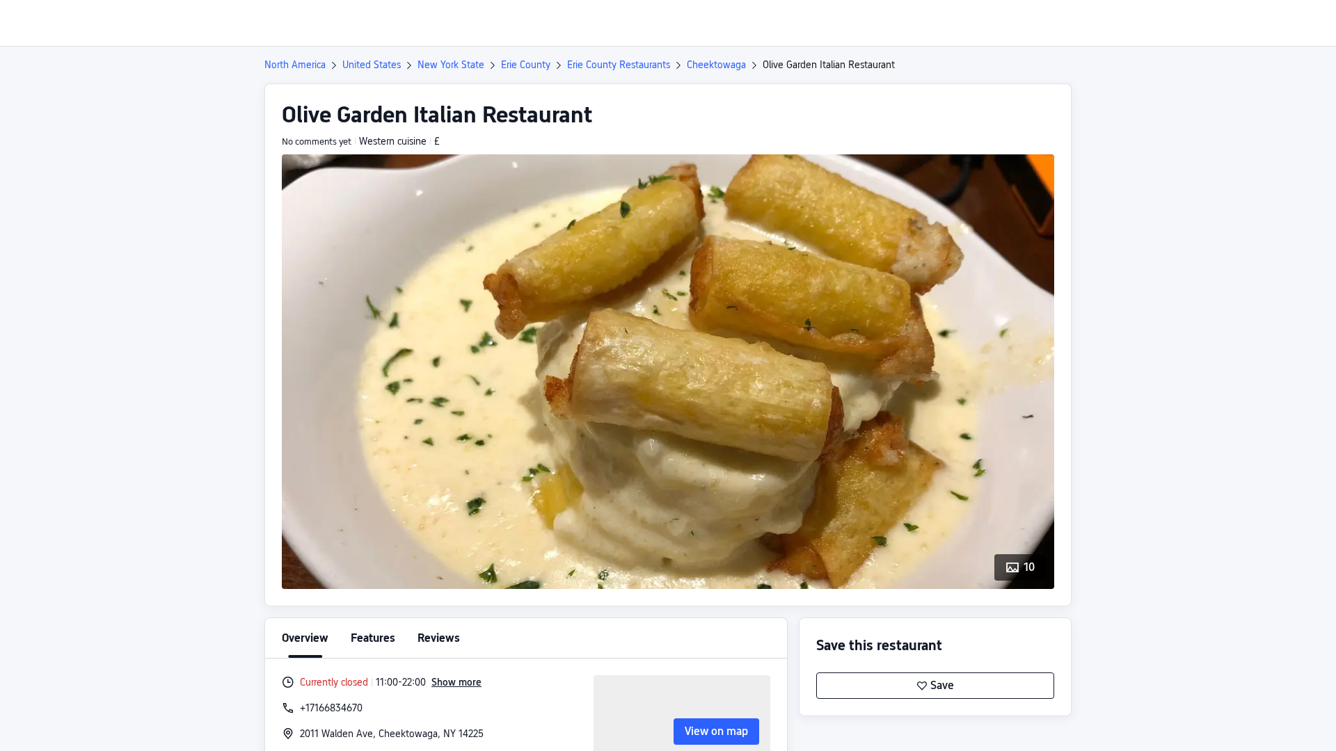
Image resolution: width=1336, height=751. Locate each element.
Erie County (525, 64)
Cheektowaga (716, 64)
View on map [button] (716, 731)
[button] (1219, 23)
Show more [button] (456, 682)
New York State (451, 64)
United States (371, 64)
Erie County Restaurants (618, 64)
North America (295, 64)
